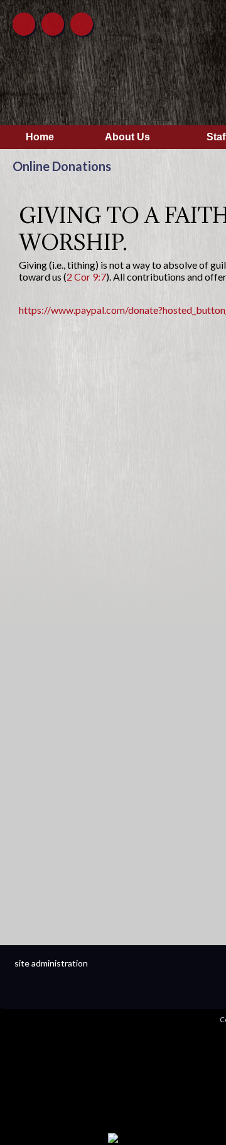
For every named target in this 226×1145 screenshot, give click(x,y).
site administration (51, 963)
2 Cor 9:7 (86, 276)
